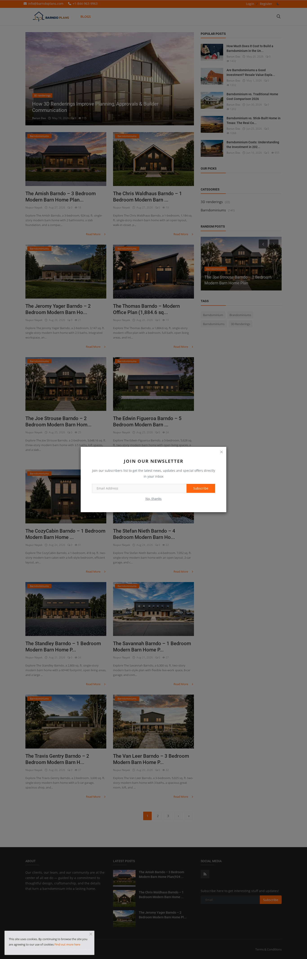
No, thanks (153, 498)
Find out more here (67, 944)
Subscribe (200, 488)
